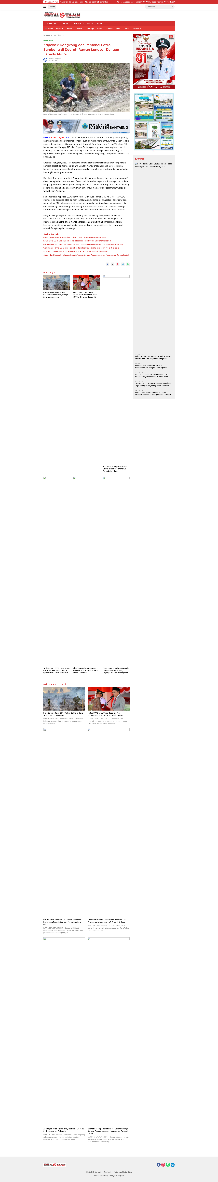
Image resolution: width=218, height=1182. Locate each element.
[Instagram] (163, 1165)
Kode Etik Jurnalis (93, 1172)
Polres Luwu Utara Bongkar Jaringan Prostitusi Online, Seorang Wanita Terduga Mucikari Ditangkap (153, 393)
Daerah (79, 28)
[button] (172, 7)
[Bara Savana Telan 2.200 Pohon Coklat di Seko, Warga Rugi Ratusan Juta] (56, 282)
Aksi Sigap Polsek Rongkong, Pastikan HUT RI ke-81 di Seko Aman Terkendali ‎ (75, 251)
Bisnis (99, 28)
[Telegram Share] (123, 264)
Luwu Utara (79, 23)
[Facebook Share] (107, 264)
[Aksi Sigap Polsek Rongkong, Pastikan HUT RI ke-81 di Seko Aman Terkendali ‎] (86, 571)
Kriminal (59, 28)
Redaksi (107, 1172)
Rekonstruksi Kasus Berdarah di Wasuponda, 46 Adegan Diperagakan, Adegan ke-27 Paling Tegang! (151, 366)
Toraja (99, 23)
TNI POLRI (137, 28)
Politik (127, 28)
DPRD (118, 28)
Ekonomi (109, 28)
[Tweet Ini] (112, 264)
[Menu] (45, 7)
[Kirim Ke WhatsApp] (128, 264)
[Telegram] (173, 1165)
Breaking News (51, 23)
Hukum (69, 28)
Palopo (90, 23)
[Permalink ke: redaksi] (45, 59)
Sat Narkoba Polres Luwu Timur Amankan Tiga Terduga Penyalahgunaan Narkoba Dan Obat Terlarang (153, 384)
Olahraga (90, 28)
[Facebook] (159, 1165)
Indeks (52, 7)
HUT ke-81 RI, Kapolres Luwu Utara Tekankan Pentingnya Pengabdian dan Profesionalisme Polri (83, 244)
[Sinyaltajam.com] (62, 15)
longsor (58, 59)
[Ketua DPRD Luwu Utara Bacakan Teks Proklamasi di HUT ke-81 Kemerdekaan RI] (86, 282)
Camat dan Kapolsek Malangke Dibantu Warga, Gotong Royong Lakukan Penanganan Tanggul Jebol (86, 255)
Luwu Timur (66, 23)
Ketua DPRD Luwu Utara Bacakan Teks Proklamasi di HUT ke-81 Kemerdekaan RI (77, 241)
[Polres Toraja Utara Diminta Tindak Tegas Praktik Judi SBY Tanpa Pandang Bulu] (154, 257)
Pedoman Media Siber (123, 1172)
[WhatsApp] (168, 1165)
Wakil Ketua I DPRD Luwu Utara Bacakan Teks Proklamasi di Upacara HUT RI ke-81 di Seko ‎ (81, 248)
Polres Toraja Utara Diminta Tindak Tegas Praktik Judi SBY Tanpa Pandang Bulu (153, 357)
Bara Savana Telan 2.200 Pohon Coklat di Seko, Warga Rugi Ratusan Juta (74, 237)
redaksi (51, 59)
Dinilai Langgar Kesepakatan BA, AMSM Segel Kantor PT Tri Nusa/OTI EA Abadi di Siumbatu (116, 2)
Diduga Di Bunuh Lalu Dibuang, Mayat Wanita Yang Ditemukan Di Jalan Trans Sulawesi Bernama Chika (151, 375)
